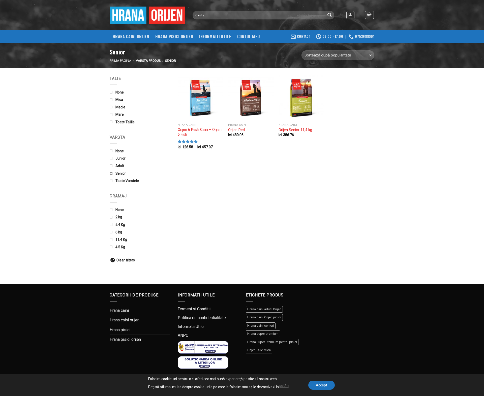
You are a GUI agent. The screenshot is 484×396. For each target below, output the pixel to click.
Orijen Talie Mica (259, 350)
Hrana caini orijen (131, 37)
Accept (321, 385)
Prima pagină (120, 61)
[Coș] (369, 15)
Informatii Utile (191, 326)
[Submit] (329, 15)
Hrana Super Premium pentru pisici (272, 342)
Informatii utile (215, 37)
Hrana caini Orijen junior (264, 317)
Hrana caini (119, 310)
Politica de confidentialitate (202, 317)
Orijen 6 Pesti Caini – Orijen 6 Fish (200, 132)
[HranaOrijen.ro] (147, 15)
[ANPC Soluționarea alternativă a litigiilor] (203, 347)
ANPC (183, 335)
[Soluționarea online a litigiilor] (203, 362)
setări (284, 386)
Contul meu (248, 37)
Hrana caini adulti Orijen (264, 309)
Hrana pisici (120, 329)
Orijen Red (236, 130)
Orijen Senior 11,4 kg (295, 130)
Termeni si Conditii (194, 309)
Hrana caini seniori (260, 325)
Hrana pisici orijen (174, 37)
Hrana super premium (263, 334)
